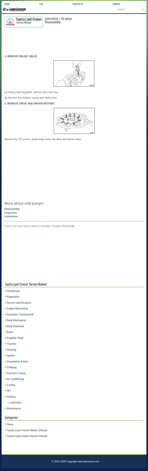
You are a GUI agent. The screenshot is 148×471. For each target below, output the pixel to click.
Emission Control (16, 373)
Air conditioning (15, 379)
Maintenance (14, 408)
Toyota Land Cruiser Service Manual (21, 226)
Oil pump (56, 226)
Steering (11, 349)
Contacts (77, 4)
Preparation (13, 296)
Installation (11, 216)
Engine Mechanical (17, 308)
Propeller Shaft (15, 338)
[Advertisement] (74, 41)
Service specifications (19, 302)
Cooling (11, 385)
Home (7, 4)
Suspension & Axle (17, 361)
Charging (12, 367)
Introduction (13, 291)
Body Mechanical (16, 320)
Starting (11, 396)
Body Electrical (15, 326)
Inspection (10, 212)
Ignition (11, 355)
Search (116, 4)
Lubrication (45, 226)
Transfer (11, 343)
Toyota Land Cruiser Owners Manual (27, 430)
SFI (9, 390)
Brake (10, 332)
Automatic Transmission (20, 314)
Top (41, 4)
